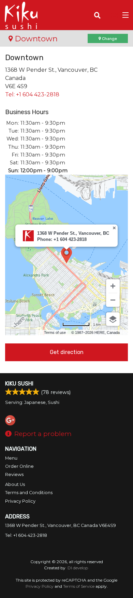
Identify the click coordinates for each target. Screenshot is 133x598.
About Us (15, 484)
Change (109, 38)
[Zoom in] (113, 286)
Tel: (32, 94)
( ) (114, 15)
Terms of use (55, 332)
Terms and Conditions (29, 492)
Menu (11, 458)
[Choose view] (113, 319)
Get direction (67, 352)
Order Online (19, 466)
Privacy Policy (20, 501)
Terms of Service (78, 586)
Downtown (35, 38)
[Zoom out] (113, 300)
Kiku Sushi (19, 383)
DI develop (78, 567)
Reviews (14, 474)
